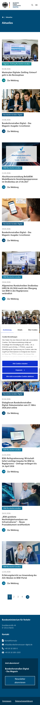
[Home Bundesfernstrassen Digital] (17, 5)
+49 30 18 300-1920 (12, 652)
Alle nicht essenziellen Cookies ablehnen (20, 376)
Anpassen (19, 370)
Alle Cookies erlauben (20, 363)
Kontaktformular (11, 640)
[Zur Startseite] (6, 5)
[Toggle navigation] (36, 5)
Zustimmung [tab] (7, 330)
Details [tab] (20, 330)
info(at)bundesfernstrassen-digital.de (18, 644)
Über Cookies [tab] (32, 330)
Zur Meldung (13, 80)
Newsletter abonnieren (20, 680)
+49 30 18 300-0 (11, 648)
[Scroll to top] (35, 700)
